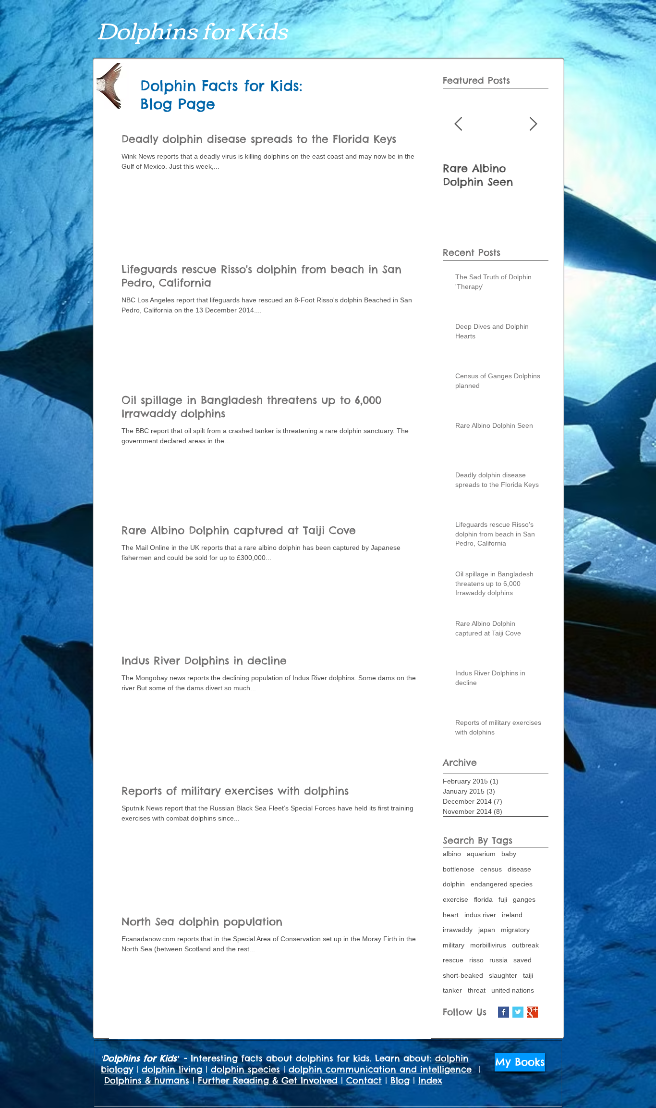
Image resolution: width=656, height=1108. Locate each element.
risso (476, 960)
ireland (512, 915)
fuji (502, 899)
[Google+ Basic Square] (532, 1012)
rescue (453, 960)
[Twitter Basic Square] (517, 1012)
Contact (364, 1080)
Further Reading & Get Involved (268, 1080)
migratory (515, 930)
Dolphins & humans (146, 1080)
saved (522, 960)
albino (452, 854)
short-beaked (463, 975)
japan (486, 930)
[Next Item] (533, 124)
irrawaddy (458, 930)
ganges (524, 899)
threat (477, 990)
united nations (512, 990)
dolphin (454, 884)
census (491, 869)
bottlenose (458, 869)
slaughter (503, 975)
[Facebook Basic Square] (503, 1012)
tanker (452, 990)
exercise (455, 899)
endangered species (502, 884)
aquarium (481, 854)
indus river (480, 915)
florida (483, 899)
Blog (400, 1080)
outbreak (525, 945)
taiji (528, 975)
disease (519, 869)
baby (508, 854)
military (453, 945)
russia (498, 960)
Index (430, 1080)
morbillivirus (488, 945)
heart (451, 915)
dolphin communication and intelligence (380, 1069)
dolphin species (245, 1069)
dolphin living (172, 1069)
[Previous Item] (458, 124)
